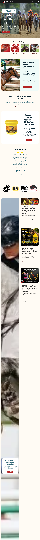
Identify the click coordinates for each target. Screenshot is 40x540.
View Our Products (27, 86)
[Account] (35, 1)
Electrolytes (34, 53)
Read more (24, 222)
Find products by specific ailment (20, 106)
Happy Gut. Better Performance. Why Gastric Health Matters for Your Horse (29, 250)
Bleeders (5, 53)
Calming (24, 53)
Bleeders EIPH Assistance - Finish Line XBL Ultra (29, 120)
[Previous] (2, 39)
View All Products (6, 31)
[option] (20, 20)
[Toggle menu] (2, 2)
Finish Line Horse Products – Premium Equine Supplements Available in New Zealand (28, 210)
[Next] (38, 39)
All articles (10, 471)
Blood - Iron (15, 53)
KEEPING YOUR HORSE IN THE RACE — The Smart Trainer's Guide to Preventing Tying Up (29, 288)
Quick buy (29, 139)
